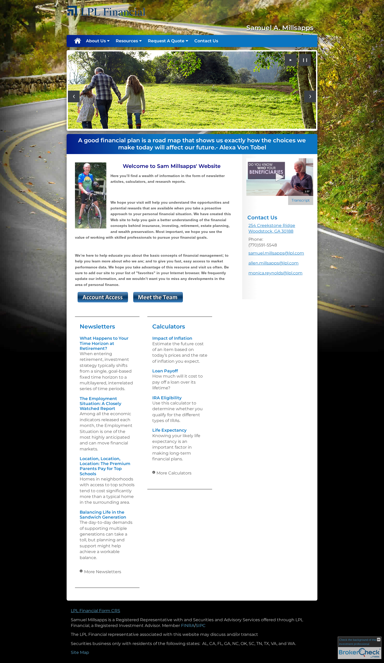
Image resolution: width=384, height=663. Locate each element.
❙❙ (305, 59)
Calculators (168, 326)
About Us (96, 40)
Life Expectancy (169, 430)
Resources (127, 40)
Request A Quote (166, 40)
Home (77, 41)
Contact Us (206, 40)
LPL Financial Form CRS (95, 610)
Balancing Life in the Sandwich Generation (103, 515)
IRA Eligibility (167, 397)
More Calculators (173, 473)
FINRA (187, 625)
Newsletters (97, 326)
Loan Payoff (165, 370)
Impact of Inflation (172, 338)
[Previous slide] (74, 96)
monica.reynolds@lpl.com (275, 273)
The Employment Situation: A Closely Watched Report (100, 403)
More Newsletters (102, 571)
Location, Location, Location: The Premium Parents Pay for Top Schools (105, 466)
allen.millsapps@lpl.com (273, 263)
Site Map (80, 652)
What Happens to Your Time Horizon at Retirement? (104, 343)
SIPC (201, 625)
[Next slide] (310, 96)
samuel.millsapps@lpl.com (276, 253)
